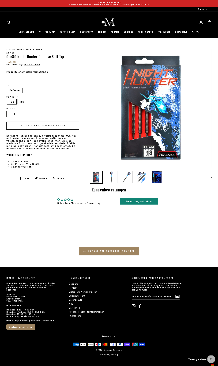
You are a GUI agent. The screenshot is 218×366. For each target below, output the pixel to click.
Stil (9, 85)
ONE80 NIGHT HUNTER (30, 49)
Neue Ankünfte (26, 32)
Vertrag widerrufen (21, 326)
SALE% (195, 32)
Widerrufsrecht (77, 295)
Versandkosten (32, 64)
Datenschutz (75, 299)
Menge (10, 108)
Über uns (73, 283)
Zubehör (128, 32)
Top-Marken (164, 32)
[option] (109, 4)
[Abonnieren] (177, 296)
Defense (14, 90)
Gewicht (12, 97)
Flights (102, 32)
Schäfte (115, 32)
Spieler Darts (145, 32)
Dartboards (87, 32)
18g (22, 101)
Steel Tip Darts (47, 32)
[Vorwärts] (210, 177)
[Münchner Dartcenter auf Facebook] (140, 306)
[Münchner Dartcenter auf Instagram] (133, 306)
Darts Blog (74, 307)
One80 (10, 53)
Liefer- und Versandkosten (83, 291)
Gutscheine (181, 32)
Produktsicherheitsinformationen (27, 71)
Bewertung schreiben (139, 201)
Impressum (75, 315)
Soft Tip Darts (67, 32)
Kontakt (73, 287)
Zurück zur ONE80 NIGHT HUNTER (111, 251)
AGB (71, 303)
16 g (11, 101)
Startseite (11, 49)
